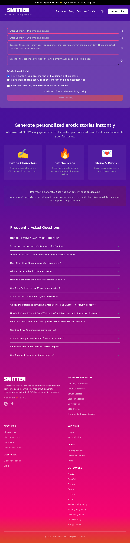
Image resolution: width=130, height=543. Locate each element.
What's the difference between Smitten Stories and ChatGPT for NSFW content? (53, 304)
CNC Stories (74, 409)
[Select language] (102, 11)
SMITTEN (18, 10)
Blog (71, 11)
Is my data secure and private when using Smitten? (37, 246)
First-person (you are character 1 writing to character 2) (45, 75)
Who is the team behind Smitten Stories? (32, 271)
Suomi (71, 499)
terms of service (59, 85)
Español (72, 479)
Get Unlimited (75, 437)
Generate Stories (13, 447)
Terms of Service (76, 455)
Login (71, 432)
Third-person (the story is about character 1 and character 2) (48, 79)
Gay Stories (74, 404)
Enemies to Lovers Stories (81, 414)
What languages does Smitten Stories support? (35, 346)
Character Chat (12, 437)
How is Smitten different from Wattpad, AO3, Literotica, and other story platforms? (55, 313)
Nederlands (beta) (77, 504)
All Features (10, 432)
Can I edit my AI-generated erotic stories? (33, 330)
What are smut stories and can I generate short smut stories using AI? (47, 321)
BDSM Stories (75, 393)
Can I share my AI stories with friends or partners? (37, 338)
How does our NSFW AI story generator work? (34, 238)
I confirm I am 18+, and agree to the (39, 85)
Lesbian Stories (76, 398)
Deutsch (72, 489)
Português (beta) (77, 509)
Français (72, 484)
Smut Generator (76, 388)
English (71, 474)
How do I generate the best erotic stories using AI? (37, 279)
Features (61, 11)
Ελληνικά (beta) (76, 514)
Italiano (72, 494)
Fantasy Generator (78, 383)
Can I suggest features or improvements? (32, 355)
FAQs (70, 460)
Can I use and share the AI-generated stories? (35, 296)
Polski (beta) (74, 519)
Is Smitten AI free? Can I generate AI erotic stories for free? (42, 254)
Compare (9, 442)
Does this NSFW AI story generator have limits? (35, 263)
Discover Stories (12, 460)
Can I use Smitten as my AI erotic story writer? (35, 288)
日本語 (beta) (74, 524)
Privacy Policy (75, 450)
